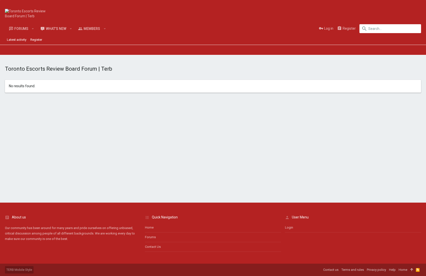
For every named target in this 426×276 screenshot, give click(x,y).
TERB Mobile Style (19, 270)
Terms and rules (352, 270)
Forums (150, 237)
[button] (32, 28)
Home (149, 227)
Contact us (153, 247)
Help (392, 270)
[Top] (411, 270)
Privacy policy (376, 270)
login (289, 227)
